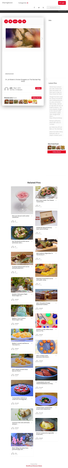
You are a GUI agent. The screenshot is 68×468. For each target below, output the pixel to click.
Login (63, 3)
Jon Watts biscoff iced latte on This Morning (55, 128)
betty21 (17, 299)
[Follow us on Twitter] (38, 7)
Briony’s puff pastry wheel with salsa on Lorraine (55, 122)
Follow (38, 88)
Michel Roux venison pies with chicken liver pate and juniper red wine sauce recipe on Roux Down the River (55, 90)
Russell (41, 387)
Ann (16, 453)
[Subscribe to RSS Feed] (43, 7)
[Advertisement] (27, 63)
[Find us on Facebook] (34, 7)
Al (15, 221)
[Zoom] (20, 21)
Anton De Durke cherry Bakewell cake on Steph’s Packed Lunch (56, 133)
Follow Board (36, 98)
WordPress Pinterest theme (34, 466)
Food (15, 98)
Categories (22, 3)
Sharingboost (7, 3)
